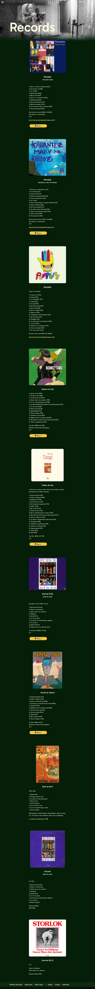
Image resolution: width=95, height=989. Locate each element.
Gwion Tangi (39, 984)
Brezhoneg (65, 984)
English (81, 1)
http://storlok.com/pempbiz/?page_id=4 (41, 227)
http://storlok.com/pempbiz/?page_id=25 (42, 337)
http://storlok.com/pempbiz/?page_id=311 (42, 120)
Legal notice (28, 984)
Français (57, 984)
